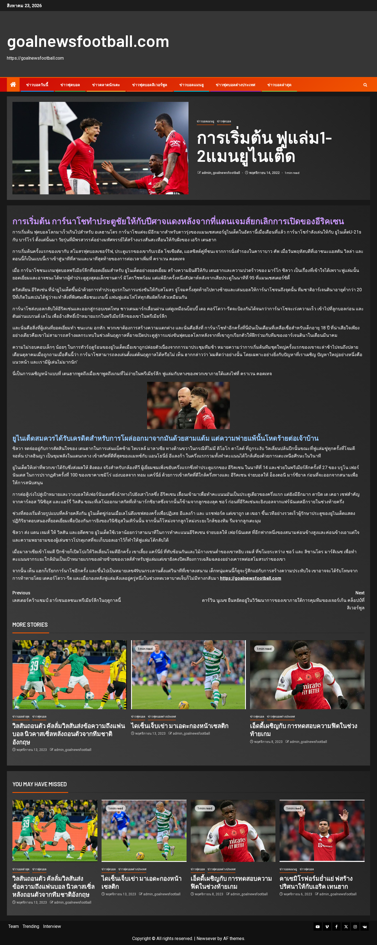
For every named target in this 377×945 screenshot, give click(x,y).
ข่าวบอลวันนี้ (37, 85)
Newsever (206, 938)
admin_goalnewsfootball (221, 173)
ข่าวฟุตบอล (70, 85)
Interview (52, 926)
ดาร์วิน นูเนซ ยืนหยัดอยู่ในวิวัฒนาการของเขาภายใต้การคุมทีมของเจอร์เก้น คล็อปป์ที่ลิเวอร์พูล (283, 600)
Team (13, 926)
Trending (31, 926)
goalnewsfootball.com (88, 40)
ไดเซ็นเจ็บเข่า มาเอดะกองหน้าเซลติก (180, 725)
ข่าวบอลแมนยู (191, 85)
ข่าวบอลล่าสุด (279, 85)
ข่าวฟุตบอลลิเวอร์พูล (149, 85)
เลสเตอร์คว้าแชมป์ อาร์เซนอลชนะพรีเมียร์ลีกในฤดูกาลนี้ (66, 596)
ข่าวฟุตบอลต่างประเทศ (235, 85)
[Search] (365, 85)
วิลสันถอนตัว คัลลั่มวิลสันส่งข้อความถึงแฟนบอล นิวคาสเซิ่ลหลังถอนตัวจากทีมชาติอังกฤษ (68, 733)
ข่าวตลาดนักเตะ (106, 85)
